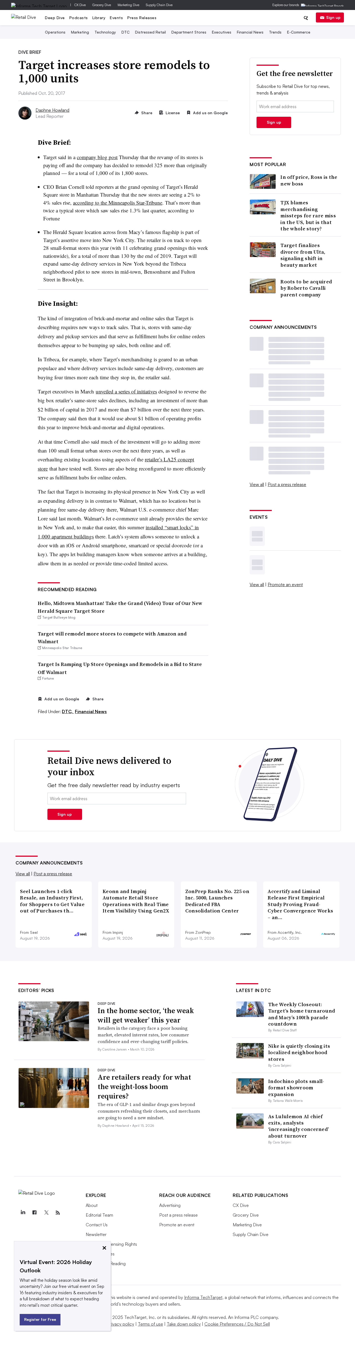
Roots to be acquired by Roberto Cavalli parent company (306, 288)
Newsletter (96, 1234)
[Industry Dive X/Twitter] (46, 1213)
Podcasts (78, 17)
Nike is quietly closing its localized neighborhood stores (299, 1052)
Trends (275, 32)
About (92, 1205)
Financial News (250, 32)
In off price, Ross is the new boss (309, 180)
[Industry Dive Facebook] (34, 1213)
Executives (221, 32)
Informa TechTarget (203, 1297)
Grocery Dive (101, 5)
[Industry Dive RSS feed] (58, 1213)
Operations (55, 32)
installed (154, 527)
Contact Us (97, 1224)
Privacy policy (120, 1324)
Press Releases (141, 17)
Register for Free (40, 1319)
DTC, (68, 711)
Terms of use (150, 1324)
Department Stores (188, 32)
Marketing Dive (128, 5)
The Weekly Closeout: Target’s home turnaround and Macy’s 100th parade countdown (301, 1014)
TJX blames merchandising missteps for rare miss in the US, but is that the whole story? (308, 215)
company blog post (97, 157)
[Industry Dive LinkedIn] (23, 1213)
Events (116, 17)
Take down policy (184, 1324)
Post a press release (287, 484)
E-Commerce (298, 32)
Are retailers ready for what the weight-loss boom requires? (144, 1086)
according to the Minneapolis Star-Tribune (117, 202)
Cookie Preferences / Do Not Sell (237, 1324)
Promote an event (285, 584)
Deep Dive (55, 17)
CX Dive (80, 5)
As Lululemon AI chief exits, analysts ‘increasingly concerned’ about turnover (298, 1126)
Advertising (170, 1205)
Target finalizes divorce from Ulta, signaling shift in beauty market (302, 255)
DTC (125, 32)
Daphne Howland (52, 110)
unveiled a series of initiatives (126, 391)
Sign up (333, 17)
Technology (105, 32)
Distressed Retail (150, 32)
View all (257, 484)
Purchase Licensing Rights (111, 1244)
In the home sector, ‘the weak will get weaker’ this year (146, 1015)
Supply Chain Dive (159, 5)
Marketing (80, 32)
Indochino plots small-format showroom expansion (296, 1088)
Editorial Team (99, 1215)
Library (99, 17)
